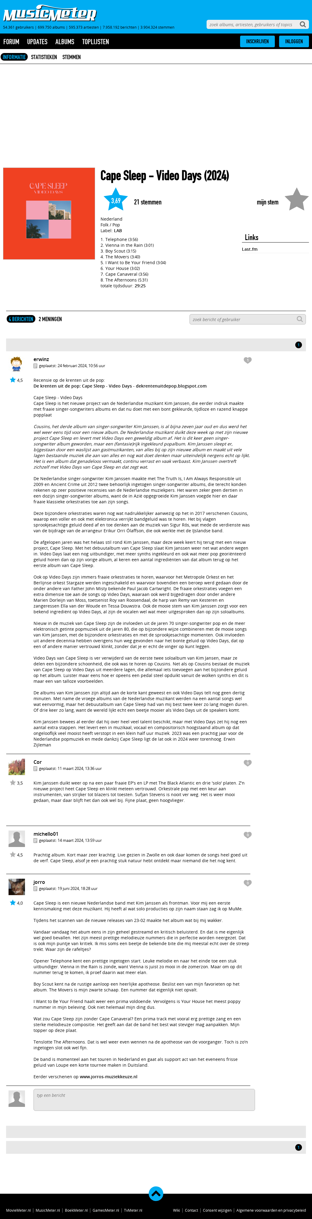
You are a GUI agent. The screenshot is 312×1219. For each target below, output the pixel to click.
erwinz (41, 359)
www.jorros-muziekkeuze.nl (108, 1076)
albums (64, 41)
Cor (38, 762)
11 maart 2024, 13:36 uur (80, 768)
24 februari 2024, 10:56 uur (81, 365)
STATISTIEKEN (44, 57)
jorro (39, 882)
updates (37, 41)
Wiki (176, 1210)
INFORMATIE (14, 57)
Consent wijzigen (217, 1210)
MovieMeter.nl (18, 1210)
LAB (118, 230)
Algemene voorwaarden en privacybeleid (271, 1210)
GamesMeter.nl (106, 1210)
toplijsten (95, 41)
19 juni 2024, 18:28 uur (78, 888)
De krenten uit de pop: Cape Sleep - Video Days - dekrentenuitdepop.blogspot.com (120, 386)
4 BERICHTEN (21, 319)
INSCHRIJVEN (257, 41)
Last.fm (249, 249)
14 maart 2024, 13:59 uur (80, 840)
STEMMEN (71, 57)
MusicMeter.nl (48, 1210)
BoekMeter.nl (76, 1210)
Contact (191, 1210)
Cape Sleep (123, 176)
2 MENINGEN (50, 319)
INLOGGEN (294, 41)
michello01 (46, 834)
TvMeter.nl (133, 1210)
